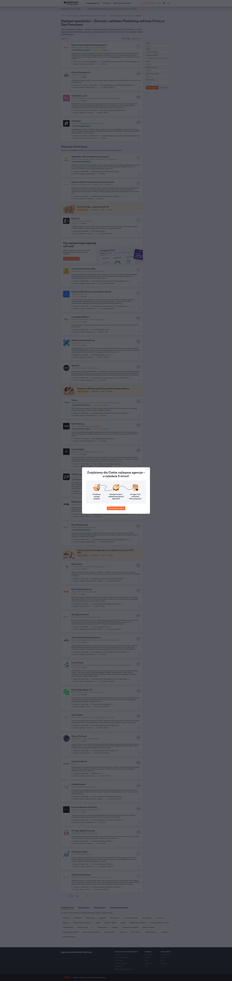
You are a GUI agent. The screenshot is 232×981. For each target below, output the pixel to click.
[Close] (148, 469)
